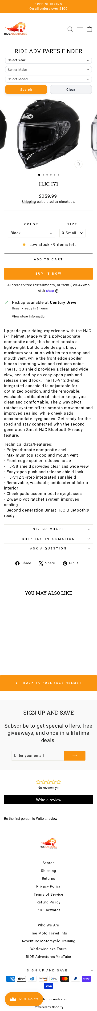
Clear (70, 89)
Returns (48, 878)
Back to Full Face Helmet (52, 683)
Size (72, 224)
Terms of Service (48, 894)
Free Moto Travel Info (48, 933)
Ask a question (48, 548)
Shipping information (48, 539)
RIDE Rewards (48, 910)
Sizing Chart (48, 529)
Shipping (29, 202)
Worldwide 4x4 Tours (48, 949)
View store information (29, 316)
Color (31, 224)
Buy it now (49, 273)
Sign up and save (47, 970)
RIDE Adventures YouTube (48, 957)
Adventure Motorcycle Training (48, 941)
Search (26, 89)
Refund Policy (48, 902)
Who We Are (48, 925)
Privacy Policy (48, 886)
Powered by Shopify (49, 1007)
